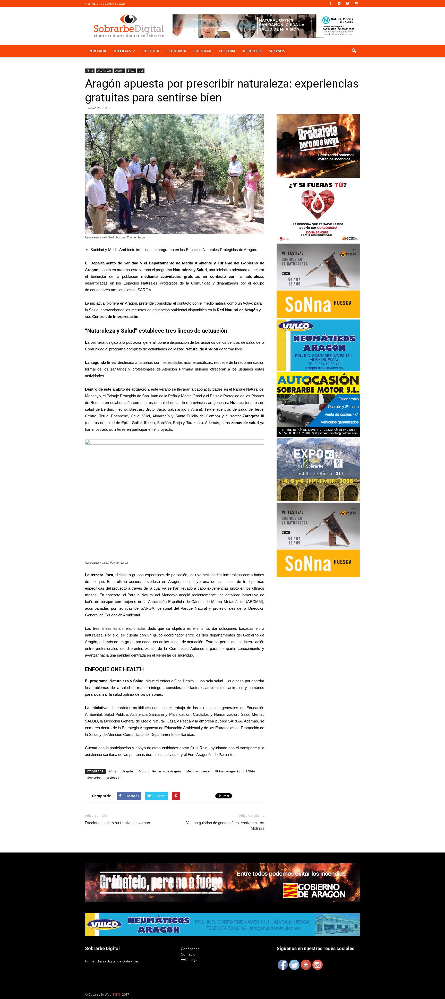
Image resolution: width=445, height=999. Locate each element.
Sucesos (277, 50)
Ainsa (90, 70)
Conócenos (190, 949)
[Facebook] (331, 3)
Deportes (252, 50)
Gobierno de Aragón (166, 771)
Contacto (188, 954)
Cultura (227, 50)
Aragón (119, 70)
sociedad (112, 777)
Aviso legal (189, 960)
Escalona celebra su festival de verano (117, 823)
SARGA (250, 771)
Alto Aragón (104, 70)
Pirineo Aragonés (227, 771)
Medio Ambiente (198, 771)
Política (150, 50)
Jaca (141, 70)
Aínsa (113, 771)
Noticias (122, 50)
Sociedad (202, 50)
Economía (176, 50)
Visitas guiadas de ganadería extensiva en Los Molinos (225, 826)
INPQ (117, 994)
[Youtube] (356, 3)
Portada (97, 50)
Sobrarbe (94, 777)
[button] (354, 51)
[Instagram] (339, 3)
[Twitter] (348, 3)
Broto (131, 70)
